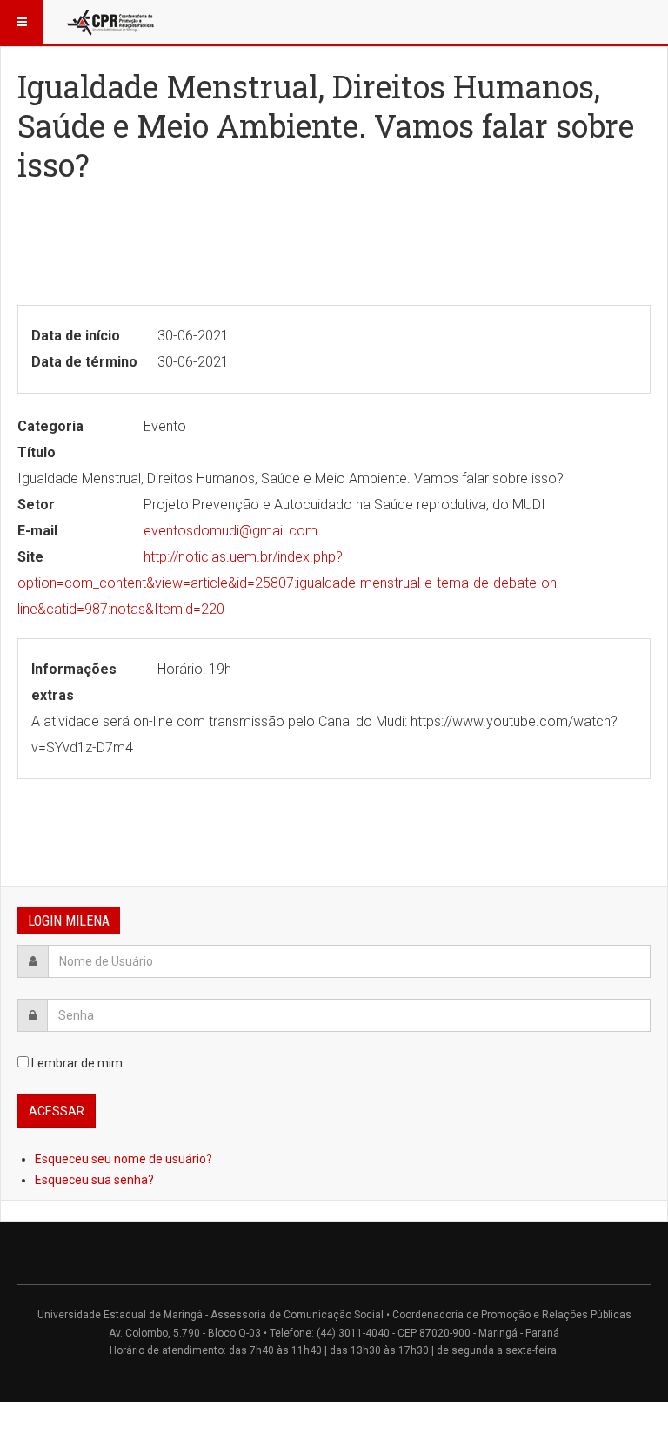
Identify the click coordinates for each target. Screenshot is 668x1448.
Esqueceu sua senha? (94, 1180)
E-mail (37, 530)
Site (30, 557)
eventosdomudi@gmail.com (230, 530)
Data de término (84, 362)
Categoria (50, 426)
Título (36, 452)
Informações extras (74, 682)
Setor (36, 504)
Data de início (75, 335)
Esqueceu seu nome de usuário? (123, 1159)
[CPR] (112, 22)
